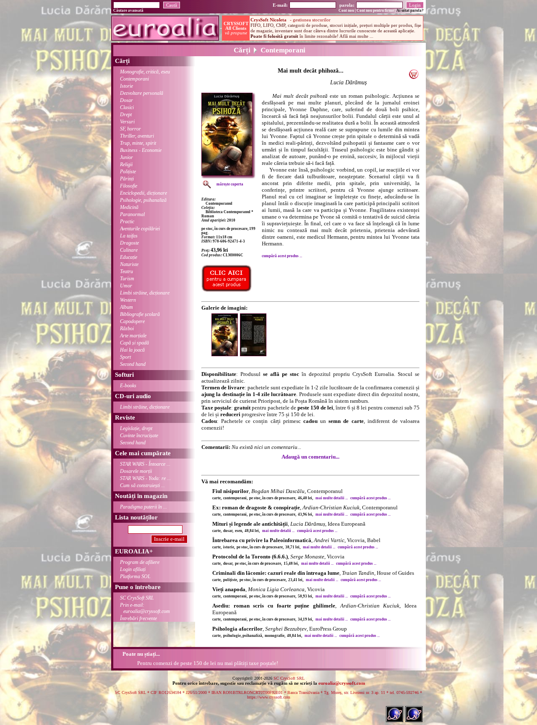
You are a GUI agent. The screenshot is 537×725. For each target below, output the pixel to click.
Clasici (127, 107)
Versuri (127, 122)
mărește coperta (229, 184)
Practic (127, 221)
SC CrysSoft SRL (137, 598)
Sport (125, 357)
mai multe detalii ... (331, 498)
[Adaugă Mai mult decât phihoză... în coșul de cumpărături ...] (413, 77)
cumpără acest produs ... (282, 256)
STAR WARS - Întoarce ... (145, 464)
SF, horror (130, 129)
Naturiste (129, 264)
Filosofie (128, 186)
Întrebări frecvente (138, 618)
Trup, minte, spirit (138, 143)
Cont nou (346, 10)
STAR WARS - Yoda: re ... (145, 478)
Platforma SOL (135, 576)
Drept (126, 114)
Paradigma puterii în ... (143, 507)
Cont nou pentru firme (375, 10)
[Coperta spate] (254, 354)
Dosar (126, 100)
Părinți (127, 179)
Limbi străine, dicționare (144, 293)
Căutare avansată (128, 10)
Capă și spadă (134, 343)
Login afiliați (133, 569)
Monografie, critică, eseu (145, 72)
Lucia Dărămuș (348, 82)
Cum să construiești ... (142, 485)
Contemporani (134, 79)
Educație (128, 257)
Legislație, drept (136, 428)
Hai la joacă (132, 350)
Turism (127, 279)
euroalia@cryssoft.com (341, 683)
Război (127, 328)
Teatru (126, 271)
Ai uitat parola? (410, 10)
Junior (126, 157)
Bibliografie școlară (140, 314)
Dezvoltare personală (141, 93)
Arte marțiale (133, 336)
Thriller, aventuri (137, 136)
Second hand (133, 364)
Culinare (129, 250)
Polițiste (128, 172)
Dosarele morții (136, 471)
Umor (126, 286)
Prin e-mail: (145, 608)
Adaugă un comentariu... (310, 457)
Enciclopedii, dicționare (143, 193)
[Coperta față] (225, 354)
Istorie (126, 86)
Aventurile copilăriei (140, 229)
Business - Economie (141, 150)
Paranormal (132, 214)
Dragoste (129, 243)
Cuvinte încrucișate (139, 435)
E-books (128, 386)
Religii (126, 164)
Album (126, 307)
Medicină (129, 207)
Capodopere (132, 321)
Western (128, 300)
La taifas (129, 236)
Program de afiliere (139, 562)
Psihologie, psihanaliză (143, 200)
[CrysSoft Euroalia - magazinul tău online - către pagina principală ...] (165, 38)
